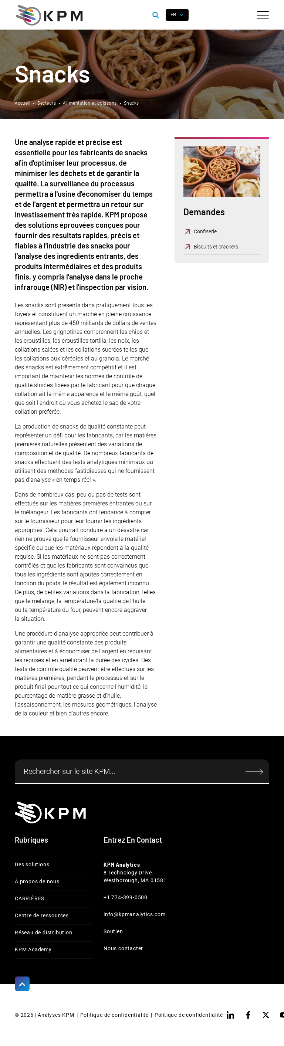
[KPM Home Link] (50, 812)
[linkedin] (230, 1015)
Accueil (22, 103)
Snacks (131, 103)
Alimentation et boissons (90, 103)
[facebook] (248, 1015)
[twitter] (265, 1015)
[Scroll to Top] (22, 983)
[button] (263, 15)
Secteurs (46, 103)
